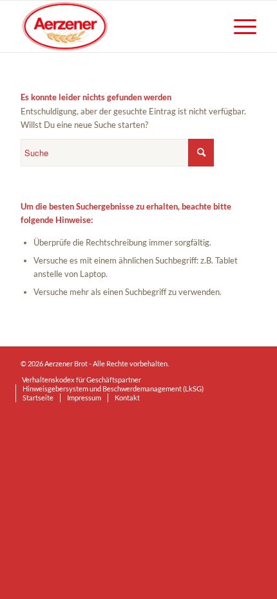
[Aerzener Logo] (115, 26)
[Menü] (238, 26)
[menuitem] (238, 26)
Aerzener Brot (66, 363)
